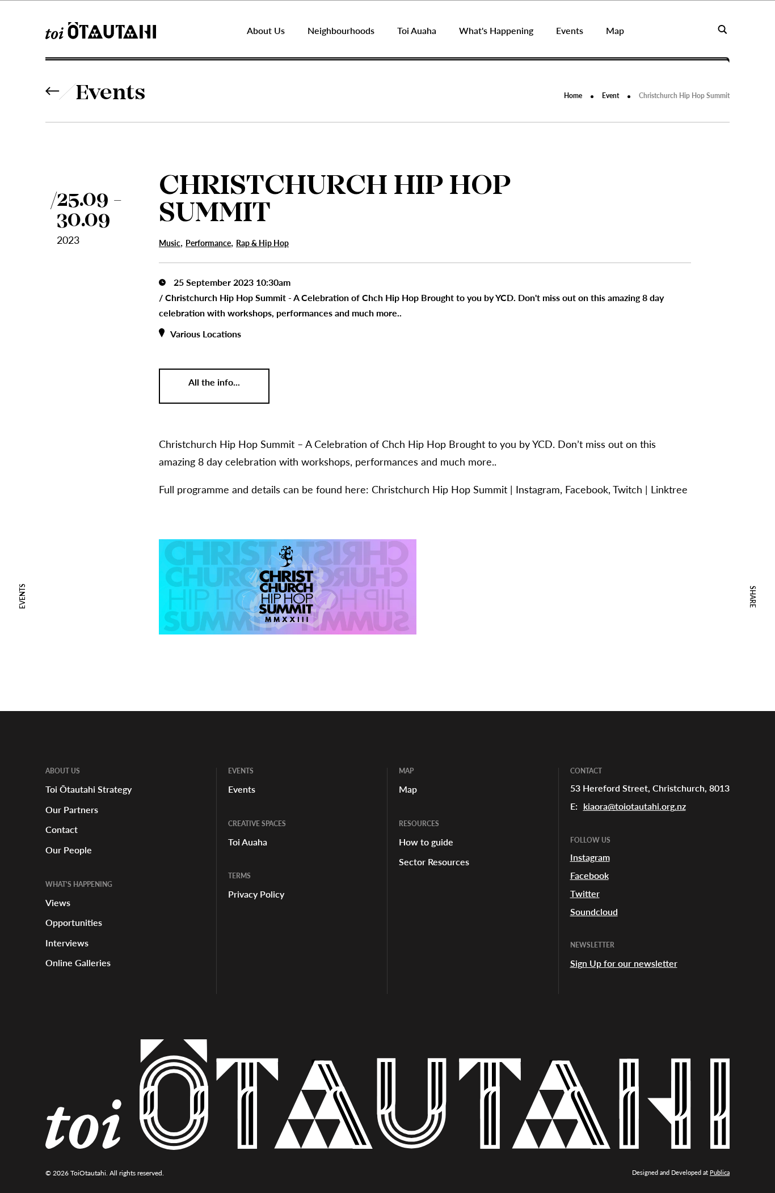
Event (610, 95)
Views (57, 902)
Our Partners (71, 809)
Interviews (67, 942)
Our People (68, 849)
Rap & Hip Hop (262, 243)
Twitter (585, 893)
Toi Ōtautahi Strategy (88, 789)
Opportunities (73, 922)
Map (408, 789)
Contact (61, 829)
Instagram (590, 857)
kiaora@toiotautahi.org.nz (634, 806)
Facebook (589, 875)
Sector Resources (434, 861)
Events (110, 94)
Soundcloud (594, 911)
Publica (720, 1172)
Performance (208, 243)
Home (573, 95)
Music (169, 243)
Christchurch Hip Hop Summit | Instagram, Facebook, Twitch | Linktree (530, 489)
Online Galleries (78, 962)
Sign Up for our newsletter (623, 963)
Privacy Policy (256, 894)
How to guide (426, 841)
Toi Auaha (247, 841)
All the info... (214, 381)
